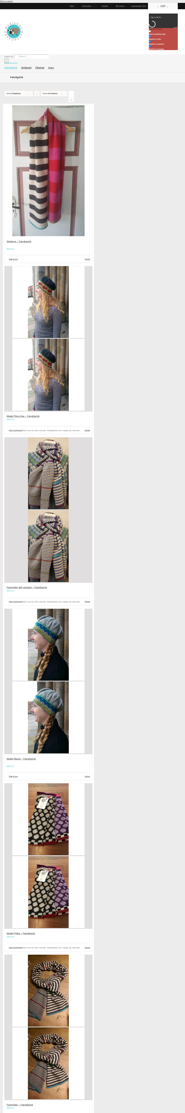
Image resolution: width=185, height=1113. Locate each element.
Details (87, 259)
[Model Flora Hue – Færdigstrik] (48, 339)
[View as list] (71, 99)
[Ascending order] (37, 94)
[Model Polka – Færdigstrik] (48, 856)
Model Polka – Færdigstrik (21, 933)
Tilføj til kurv (13, 259)
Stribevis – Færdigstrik (19, 241)
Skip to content (6, 1)
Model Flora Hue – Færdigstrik (23, 416)
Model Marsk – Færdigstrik (21, 759)
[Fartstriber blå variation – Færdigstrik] (48, 510)
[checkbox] (163, 32)
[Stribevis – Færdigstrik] (48, 171)
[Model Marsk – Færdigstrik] (48, 681)
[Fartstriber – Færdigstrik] (48, 1027)
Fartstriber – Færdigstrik (20, 1105)
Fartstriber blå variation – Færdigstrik (27, 587)
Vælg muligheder (15, 430)
